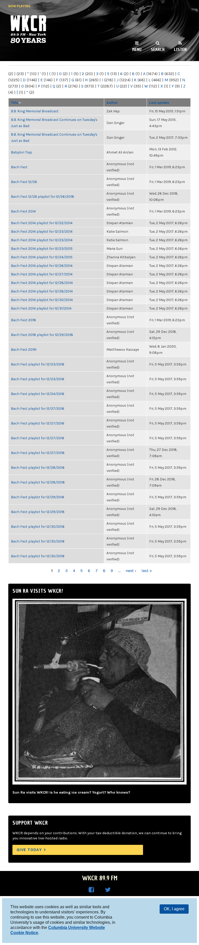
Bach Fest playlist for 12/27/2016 (37, 408)
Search (158, 49)
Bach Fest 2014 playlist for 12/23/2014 (42, 231)
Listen (180, 49)
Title (14, 102)
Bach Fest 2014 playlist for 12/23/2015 (42, 248)
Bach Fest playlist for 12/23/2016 (37, 364)
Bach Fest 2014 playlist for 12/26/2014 (42, 265)
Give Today (29, 849)
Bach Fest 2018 (23, 320)
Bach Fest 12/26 (24, 182)
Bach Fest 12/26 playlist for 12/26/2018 (42, 196)
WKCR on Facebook (91, 890)
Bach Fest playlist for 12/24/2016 (37, 394)
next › (131, 570)
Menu (136, 49)
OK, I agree (174, 909)
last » (146, 570)
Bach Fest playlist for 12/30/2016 (38, 526)
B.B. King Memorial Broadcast (35, 111)
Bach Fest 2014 (23, 211)
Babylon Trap (21, 152)
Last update (159, 102)
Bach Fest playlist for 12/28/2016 (38, 467)
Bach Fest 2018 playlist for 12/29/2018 (42, 335)
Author (112, 102)
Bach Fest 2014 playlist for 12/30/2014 (42, 300)
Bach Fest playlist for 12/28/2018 (38, 482)
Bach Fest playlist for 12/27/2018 (38, 453)
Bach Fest (19, 167)
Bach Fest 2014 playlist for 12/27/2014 (42, 274)
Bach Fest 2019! (24, 349)
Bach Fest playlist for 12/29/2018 (38, 512)
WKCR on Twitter (108, 890)
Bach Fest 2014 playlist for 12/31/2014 (41, 308)
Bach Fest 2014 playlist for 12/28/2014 (42, 283)
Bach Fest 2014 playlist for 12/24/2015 (42, 257)
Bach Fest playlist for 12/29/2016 (37, 497)
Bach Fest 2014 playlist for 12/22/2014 (42, 223)
